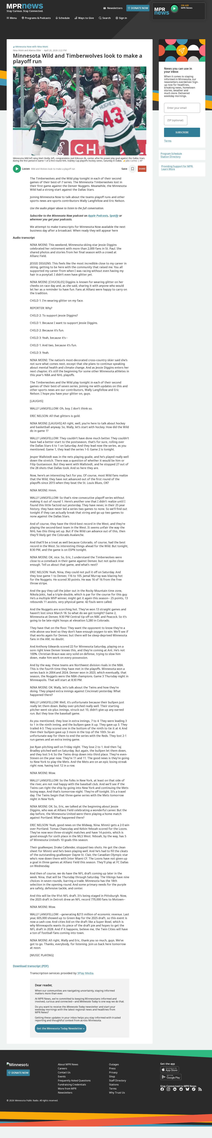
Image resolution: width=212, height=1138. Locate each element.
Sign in (123, 18)
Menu (13, 18)
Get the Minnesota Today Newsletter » (60, 1028)
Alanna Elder (35, 50)
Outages (114, 1064)
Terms (167, 141)
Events (62, 1076)
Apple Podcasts (98, 215)
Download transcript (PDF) (31, 966)
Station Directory (170, 156)
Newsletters (65, 1092)
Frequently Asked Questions (74, 1080)
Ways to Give (86, 18)
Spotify (114, 215)
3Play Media (85, 973)
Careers (62, 1068)
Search (106, 18)
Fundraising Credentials (72, 1084)
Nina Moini (18, 50)
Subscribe (182, 132)
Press (112, 1068)
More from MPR (67, 1088)
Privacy (113, 1072)
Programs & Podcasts (38, 18)
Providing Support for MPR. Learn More (177, 168)
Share (142, 168)
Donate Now (138, 8)
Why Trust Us (117, 1092)
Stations (114, 1084)
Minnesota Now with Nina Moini (31, 46)
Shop (112, 1076)
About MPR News (68, 1064)
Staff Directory (117, 1080)
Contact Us (64, 1072)
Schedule (64, 18)
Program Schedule (171, 153)
